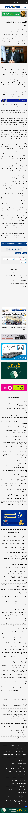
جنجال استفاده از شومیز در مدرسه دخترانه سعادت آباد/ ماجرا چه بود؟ (15, 700)
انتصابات (18, 253)
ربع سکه (25, 2)
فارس (25, 253)
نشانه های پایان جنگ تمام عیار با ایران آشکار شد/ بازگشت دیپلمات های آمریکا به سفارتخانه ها (14, 576)
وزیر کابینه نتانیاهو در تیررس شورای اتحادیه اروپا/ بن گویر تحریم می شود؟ (14, 593)
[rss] (14, 796)
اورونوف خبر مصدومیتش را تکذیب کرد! (18, 626)
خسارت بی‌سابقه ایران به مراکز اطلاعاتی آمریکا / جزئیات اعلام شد (14, 657)
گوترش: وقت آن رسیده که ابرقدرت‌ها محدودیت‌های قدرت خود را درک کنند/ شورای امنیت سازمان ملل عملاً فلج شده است (14, 417)
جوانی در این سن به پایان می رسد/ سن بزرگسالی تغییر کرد (14, 674)
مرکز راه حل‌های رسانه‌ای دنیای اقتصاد (16, 771)
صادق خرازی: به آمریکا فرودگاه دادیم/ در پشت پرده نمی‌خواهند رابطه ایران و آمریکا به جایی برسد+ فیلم (16, 710)
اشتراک (10, 780)
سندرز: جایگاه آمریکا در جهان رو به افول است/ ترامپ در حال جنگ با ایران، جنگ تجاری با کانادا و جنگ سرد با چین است (14, 633)
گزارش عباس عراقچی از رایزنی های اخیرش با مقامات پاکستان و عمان (14, 682)
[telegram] (10, 249)
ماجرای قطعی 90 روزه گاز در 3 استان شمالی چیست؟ (15, 735)
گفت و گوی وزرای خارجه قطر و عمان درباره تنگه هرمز (15, 629)
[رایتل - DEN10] (14, 387)
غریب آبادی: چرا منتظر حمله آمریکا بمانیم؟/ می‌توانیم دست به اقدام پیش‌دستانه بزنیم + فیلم (14, 662)
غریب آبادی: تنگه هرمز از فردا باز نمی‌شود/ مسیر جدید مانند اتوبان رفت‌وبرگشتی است (14, 678)
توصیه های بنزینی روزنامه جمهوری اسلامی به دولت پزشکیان (16, 581)
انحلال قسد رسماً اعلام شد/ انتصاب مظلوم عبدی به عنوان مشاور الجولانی (15, 475)
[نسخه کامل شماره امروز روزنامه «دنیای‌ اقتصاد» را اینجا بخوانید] (14, 316)
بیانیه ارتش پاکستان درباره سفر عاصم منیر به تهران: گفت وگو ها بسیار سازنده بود (14, 471)
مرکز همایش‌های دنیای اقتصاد (18, 763)
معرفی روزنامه (22, 789)
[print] (7, 249)
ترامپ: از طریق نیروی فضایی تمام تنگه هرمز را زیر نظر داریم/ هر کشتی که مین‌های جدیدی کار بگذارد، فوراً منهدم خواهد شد (14, 705)
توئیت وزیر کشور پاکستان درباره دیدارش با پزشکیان (16, 436)
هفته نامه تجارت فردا (20, 754)
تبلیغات (15, 780)
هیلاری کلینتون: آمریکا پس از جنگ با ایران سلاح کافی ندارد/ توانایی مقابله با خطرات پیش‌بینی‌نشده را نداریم (14, 503)
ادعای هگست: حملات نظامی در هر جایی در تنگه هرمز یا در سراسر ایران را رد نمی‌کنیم (14, 490)
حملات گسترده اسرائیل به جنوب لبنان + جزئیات (17, 607)
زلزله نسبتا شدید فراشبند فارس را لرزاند (19, 273)
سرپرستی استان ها (21, 783)
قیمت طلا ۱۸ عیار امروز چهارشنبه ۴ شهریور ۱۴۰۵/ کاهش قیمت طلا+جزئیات (14, 544)
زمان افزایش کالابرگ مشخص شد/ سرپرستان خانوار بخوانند (14, 451)
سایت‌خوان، (21, 243)
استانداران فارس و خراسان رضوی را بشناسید (17, 280)
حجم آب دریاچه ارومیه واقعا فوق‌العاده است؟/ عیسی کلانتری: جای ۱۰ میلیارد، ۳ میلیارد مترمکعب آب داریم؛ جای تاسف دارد (14, 432)
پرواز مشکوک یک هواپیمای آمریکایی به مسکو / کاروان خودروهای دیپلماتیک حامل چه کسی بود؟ (15, 670)
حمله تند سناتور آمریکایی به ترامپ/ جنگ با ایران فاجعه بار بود (14, 597)
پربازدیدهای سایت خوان (14, 397)
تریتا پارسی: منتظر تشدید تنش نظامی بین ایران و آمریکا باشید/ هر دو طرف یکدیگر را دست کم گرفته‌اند (15, 494)
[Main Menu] (25, 6)
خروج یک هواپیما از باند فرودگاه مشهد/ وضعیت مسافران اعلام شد (14, 719)
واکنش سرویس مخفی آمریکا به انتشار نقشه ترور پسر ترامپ (14, 723)
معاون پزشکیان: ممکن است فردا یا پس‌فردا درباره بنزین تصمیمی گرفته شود (15, 404)
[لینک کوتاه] (21, 249)
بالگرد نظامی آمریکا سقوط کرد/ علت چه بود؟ (17, 604)
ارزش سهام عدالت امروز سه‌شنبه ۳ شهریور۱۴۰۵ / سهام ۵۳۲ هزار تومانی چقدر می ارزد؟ (15, 726)
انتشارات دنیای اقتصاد (20, 760)
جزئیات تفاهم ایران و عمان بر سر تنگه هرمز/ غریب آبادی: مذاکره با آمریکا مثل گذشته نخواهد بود (14, 642)
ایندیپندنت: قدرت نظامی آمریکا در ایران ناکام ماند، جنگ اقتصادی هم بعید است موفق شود (15, 638)
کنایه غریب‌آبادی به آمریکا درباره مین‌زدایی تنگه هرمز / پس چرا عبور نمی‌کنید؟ (14, 653)
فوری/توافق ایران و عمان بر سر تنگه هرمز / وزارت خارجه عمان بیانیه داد (15, 409)
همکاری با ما (11, 783)
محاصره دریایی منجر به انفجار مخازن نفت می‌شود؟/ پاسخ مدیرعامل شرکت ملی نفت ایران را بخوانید (14, 480)
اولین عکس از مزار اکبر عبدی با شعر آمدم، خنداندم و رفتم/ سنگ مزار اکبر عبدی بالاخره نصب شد (14, 466)
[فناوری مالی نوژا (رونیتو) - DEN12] (14, 518)
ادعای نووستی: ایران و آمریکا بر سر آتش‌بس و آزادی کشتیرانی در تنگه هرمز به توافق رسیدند (16, 619)
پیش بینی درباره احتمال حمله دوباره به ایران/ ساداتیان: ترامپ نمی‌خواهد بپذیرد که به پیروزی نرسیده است (15, 572)
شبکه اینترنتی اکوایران (8, 751)
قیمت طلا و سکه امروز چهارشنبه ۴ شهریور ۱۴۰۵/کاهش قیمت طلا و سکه (15, 548)
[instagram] (22, 796)
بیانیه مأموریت (12, 789)
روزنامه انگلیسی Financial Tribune (17, 774)
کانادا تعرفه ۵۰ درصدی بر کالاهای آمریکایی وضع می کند (15, 623)
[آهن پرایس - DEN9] (14, 351)
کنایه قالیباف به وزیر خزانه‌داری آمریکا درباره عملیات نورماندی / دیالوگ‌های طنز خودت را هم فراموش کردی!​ (14, 687)
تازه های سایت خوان (14, 532)
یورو (11, 2)
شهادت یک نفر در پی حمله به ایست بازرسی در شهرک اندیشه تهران (15, 427)
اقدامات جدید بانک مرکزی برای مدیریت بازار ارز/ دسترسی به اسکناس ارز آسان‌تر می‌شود (14, 499)
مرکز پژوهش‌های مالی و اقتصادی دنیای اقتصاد (14, 769)
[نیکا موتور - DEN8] (14, 337)
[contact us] (8, 796)
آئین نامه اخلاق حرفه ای (19, 792)
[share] (11, 796)
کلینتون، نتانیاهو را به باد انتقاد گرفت (19, 439)
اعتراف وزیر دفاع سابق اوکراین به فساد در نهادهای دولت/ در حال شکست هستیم (14, 536)
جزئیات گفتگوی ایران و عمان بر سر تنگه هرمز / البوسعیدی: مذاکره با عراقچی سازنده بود (14, 731)
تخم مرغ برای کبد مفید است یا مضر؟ (19, 646)
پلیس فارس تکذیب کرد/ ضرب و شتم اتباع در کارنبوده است (14, 286)
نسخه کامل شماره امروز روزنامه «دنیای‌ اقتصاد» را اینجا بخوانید (14, 328)
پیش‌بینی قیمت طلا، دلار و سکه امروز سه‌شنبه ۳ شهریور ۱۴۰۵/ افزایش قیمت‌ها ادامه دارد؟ (15, 443)
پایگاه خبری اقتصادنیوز (8, 754)
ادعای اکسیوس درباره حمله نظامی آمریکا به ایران (16, 552)
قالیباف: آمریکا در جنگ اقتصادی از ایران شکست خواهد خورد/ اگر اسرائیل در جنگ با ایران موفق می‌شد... (15, 715)
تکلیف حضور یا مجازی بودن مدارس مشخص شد (16, 413)
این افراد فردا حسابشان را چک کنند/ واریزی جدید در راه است (15, 568)
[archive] (5, 796)
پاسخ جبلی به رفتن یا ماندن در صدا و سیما (17, 463)
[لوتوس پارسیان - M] (14, 810)
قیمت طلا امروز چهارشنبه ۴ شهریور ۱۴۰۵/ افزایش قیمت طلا (14, 540)
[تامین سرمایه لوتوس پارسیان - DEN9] (14, 370)
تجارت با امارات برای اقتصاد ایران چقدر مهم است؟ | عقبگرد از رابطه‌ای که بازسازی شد (14, 585)
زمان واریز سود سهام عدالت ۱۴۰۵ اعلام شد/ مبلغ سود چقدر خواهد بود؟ (14, 422)
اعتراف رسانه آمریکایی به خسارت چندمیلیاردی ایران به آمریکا (14, 589)
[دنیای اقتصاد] (12, 7)
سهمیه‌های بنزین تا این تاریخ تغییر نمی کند (17, 738)
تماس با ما (22, 780)
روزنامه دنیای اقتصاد (20, 751)
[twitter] (15, 249)
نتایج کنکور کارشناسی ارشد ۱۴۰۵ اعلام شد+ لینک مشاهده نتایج (14, 447)
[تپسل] (1, 99)
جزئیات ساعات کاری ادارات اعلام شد (19, 460)
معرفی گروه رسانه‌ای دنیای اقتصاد (17, 749)
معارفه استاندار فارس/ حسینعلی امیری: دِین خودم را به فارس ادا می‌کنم (15, 277)
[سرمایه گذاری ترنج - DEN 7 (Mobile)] (14, 14)
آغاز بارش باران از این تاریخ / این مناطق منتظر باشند (15, 649)
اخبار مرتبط (14, 269)
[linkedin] (12, 249)
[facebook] (18, 249)
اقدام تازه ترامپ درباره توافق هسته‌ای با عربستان (16, 601)
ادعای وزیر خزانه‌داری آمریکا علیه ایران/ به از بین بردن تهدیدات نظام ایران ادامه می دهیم (15, 563)
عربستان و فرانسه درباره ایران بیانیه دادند (18, 401)
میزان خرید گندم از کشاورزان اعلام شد (19, 283)
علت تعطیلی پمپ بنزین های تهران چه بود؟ (17, 610)
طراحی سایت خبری (22, 806)
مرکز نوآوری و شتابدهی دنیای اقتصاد (17, 766)
